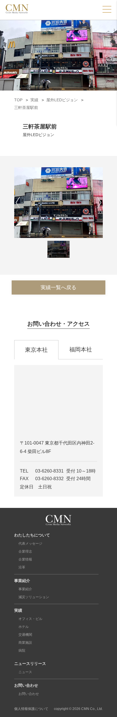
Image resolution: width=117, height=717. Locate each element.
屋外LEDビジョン (38, 134)
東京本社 (36, 350)
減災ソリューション (33, 597)
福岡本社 (80, 349)
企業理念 (25, 551)
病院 (21, 650)
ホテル (23, 627)
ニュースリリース (30, 663)
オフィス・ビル (30, 619)
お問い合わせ (26, 685)
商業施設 (25, 643)
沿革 (21, 567)
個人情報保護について (31, 709)
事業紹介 (22, 580)
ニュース (25, 672)
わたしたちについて (32, 535)
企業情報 (25, 559)
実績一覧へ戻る (58, 287)
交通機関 (25, 635)
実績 (18, 610)
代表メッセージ (30, 544)
